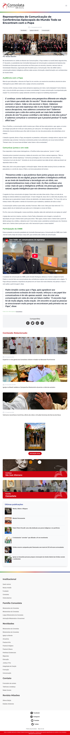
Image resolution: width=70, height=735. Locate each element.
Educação (6, 659)
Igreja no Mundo (34, 30)
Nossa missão (7, 587)
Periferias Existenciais (9, 652)
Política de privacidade (31, 728)
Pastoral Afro (7, 642)
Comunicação (45, 30)
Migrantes (6, 656)
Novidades (23, 30)
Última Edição (7, 700)
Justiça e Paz (7, 663)
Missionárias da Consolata (11, 611)
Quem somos (7, 584)
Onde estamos (7, 598)
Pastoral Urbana (7, 649)
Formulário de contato (9, 683)
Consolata (6, 594)
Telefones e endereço (9, 687)
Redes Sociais (7, 690)
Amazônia (6, 639)
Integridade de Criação (9, 666)
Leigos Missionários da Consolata (13, 615)
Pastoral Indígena (8, 646)
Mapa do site (41, 728)
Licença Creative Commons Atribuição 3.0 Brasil (28, 732)
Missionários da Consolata (11, 608)
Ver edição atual (35, 453)
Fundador (6, 591)
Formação (6, 670)
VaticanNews (19, 311)
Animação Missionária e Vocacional (13, 618)
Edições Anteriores (8, 704)
